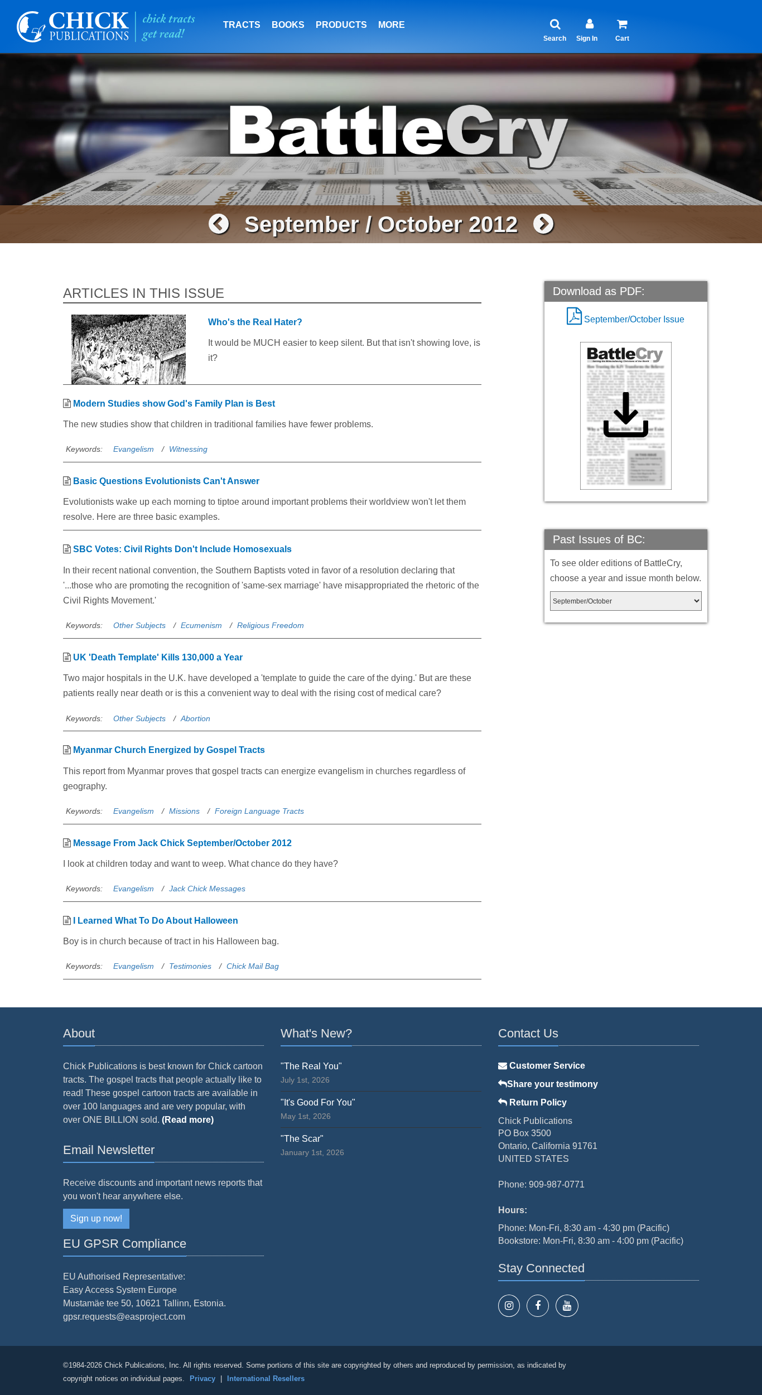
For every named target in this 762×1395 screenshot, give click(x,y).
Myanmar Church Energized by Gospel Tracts (169, 750)
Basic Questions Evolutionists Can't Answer (166, 481)
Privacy (202, 1378)
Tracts (242, 25)
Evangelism (133, 449)
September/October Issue (633, 319)
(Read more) (188, 1119)
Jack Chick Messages (207, 888)
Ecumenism (201, 625)
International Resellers (266, 1378)
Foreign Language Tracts (259, 811)
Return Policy (537, 1102)
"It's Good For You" (318, 1102)
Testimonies (190, 966)
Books (288, 25)
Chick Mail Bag (252, 966)
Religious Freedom (270, 625)
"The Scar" (302, 1138)
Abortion (195, 718)
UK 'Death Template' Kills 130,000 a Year (158, 657)
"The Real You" (311, 1066)
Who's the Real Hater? (255, 322)
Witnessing (188, 449)
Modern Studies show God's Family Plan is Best (174, 403)
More (391, 25)
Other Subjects (139, 625)
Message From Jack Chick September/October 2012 (182, 843)
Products (341, 25)
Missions (184, 811)
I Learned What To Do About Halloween (155, 920)
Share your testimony (552, 1084)
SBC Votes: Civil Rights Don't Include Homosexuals (182, 549)
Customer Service (546, 1065)
